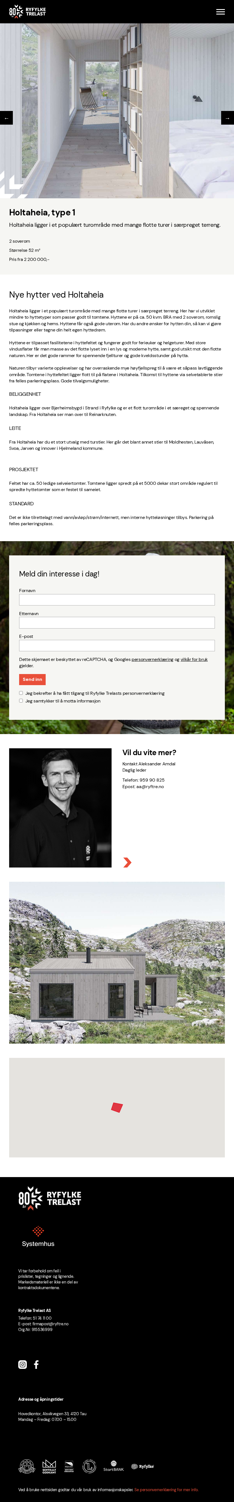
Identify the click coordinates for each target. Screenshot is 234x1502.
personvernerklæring (153, 659)
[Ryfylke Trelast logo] (27, 12)
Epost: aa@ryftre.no (143, 787)
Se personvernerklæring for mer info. (166, 1489)
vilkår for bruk (194, 659)
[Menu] (220, 12)
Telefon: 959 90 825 (143, 780)
